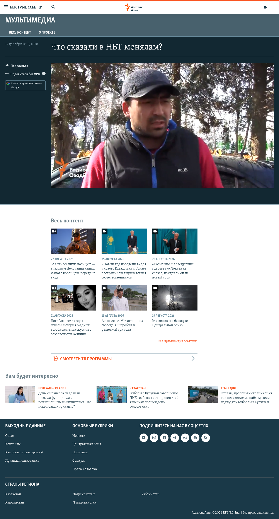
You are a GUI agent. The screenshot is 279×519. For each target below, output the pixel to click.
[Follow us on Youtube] (144, 438)
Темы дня (228, 388)
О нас (9, 436)
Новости (78, 436)
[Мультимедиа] (265, 7)
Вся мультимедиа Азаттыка (177, 341)
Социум (78, 461)
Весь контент (20, 32)
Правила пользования (22, 461)
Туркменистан (85, 502)
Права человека (84, 469)
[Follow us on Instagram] (154, 438)
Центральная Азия (52, 388)
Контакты (12, 444)
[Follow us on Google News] (195, 438)
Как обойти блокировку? (24, 452)
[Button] (16, 67)
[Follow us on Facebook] (164, 438)
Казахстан (138, 388)
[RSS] (205, 438)
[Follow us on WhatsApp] (185, 438)
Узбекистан (150, 494)
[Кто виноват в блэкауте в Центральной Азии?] (174, 298)
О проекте (47, 32)
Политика (80, 452)
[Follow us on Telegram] (174, 438)
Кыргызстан (14, 502)
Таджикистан (84, 494)
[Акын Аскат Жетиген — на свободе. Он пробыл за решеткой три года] (124, 298)
